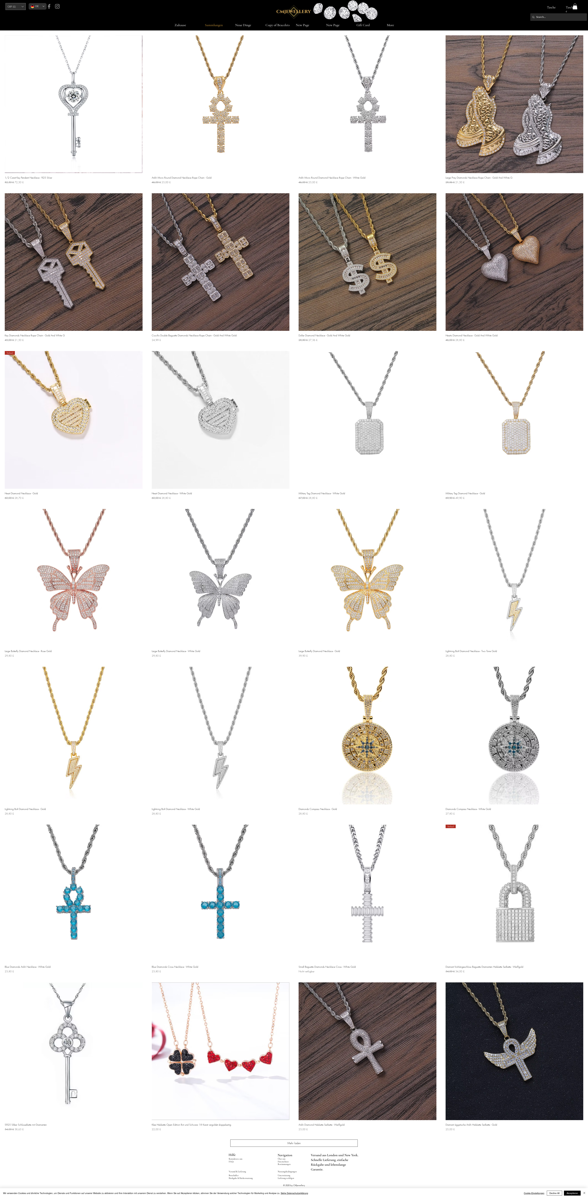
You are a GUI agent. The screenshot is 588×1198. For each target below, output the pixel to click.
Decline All (554, 1193)
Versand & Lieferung (237, 1171)
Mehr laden (294, 1143)
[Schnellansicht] (74, 104)
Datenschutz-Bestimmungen (284, 1163)
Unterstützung (284, 1175)
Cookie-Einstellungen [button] (534, 1193)
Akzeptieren (572, 1193)
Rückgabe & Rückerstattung (241, 1178)
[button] (16, 6)
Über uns (281, 1159)
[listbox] (16, 6)
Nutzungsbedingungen (287, 1171)
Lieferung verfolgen (286, 1178)
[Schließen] (584, 1193)
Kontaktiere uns (235, 1159)
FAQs (231, 1161)
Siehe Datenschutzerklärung (294, 1193)
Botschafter (234, 1175)
